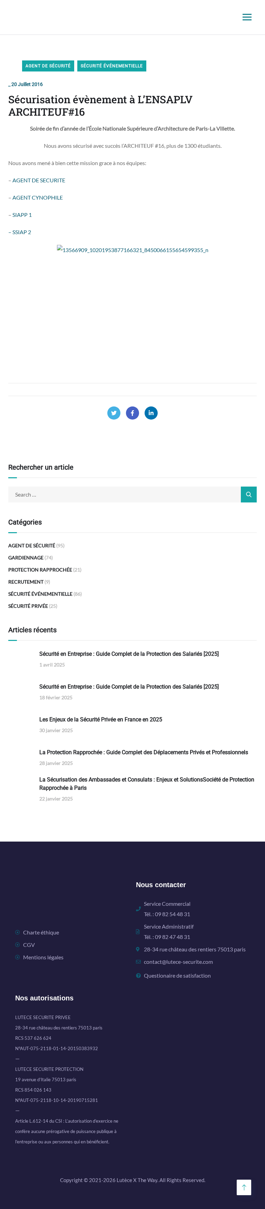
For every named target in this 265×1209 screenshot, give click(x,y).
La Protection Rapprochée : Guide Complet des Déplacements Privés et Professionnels (143, 752)
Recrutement (25, 582)
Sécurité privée (28, 606)
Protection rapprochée (40, 570)
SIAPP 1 (21, 214)
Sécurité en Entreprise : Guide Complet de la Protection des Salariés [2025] (129, 654)
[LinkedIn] (151, 413)
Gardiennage (25, 557)
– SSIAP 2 (19, 232)
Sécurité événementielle (112, 66)
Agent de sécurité (48, 66)
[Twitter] (113, 413)
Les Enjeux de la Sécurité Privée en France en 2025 (100, 719)
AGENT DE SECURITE (38, 180)
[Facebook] (132, 413)
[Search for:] (132, 494)
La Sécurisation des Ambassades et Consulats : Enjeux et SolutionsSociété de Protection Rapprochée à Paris (146, 783)
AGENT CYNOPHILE (37, 197)
